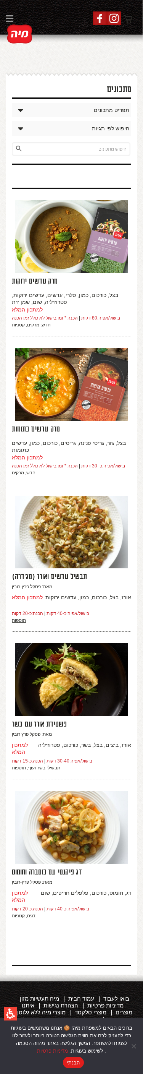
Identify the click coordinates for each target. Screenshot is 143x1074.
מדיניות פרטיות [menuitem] (105, 1005)
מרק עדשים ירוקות (35, 281)
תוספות (19, 620)
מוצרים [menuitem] (124, 1012)
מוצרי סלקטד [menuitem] (90, 1012)
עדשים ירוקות (28, 295)
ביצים (112, 745)
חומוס (116, 893)
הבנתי (73, 1062)
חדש (46, 325)
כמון (83, 295)
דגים (31, 915)
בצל (113, 295)
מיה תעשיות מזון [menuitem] (39, 998)
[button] (10, 1013)
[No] (133, 1046)
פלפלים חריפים (70, 893)
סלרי (71, 295)
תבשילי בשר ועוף (44, 768)
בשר (86, 745)
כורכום (99, 295)
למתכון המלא (27, 310)
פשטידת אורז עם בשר (39, 724)
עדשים (55, 295)
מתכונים (119, 89)
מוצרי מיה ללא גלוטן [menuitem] (41, 1012)
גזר (110, 443)
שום (37, 302)
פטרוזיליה (56, 302)
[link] (20, 34)
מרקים (33, 325)
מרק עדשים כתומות (36, 429)
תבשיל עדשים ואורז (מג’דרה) (49, 577)
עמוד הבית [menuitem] (81, 998)
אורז (126, 597)
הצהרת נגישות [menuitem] (60, 1005)
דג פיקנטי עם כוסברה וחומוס (47, 872)
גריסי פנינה (91, 443)
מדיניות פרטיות (52, 1051)
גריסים (68, 443)
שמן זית (21, 302)
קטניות (18, 325)
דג (128, 893)
